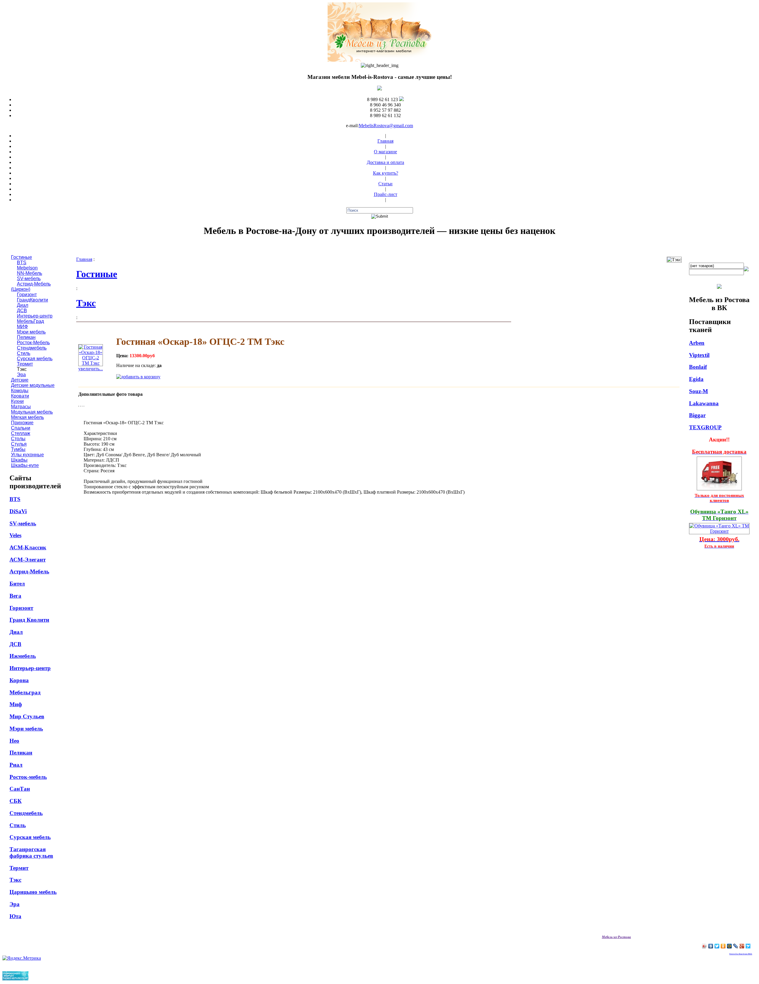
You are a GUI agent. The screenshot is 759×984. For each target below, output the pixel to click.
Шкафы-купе (25, 465)
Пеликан (26, 337)
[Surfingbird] (748, 946)
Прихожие (22, 422)
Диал (22, 305)
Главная (385, 140)
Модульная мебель (32, 411)
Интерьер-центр (34, 315)
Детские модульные (33, 385)
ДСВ (22, 310)
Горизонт (27, 294)
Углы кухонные (27, 454)
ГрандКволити (32, 299)
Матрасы (21, 406)
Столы (18, 438)
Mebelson (27, 267)
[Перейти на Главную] (379, 60)
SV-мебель (29, 278)
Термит (25, 363)
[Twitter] (717, 946)
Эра (21, 374)
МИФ (22, 326)
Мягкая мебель (27, 417)
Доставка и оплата (385, 162)
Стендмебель (32, 347)
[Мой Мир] (729, 946)
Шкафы (19, 460)
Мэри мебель (31, 331)
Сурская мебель (34, 358)
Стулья (19, 443)
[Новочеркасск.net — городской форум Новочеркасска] (15, 978)
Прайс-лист (385, 194)
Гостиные (21, 257)
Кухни (17, 401)
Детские (19, 379)
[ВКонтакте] (711, 946)
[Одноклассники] (723, 946)
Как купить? (385, 173)
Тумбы (18, 449)
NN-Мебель (29, 273)
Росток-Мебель (33, 342)
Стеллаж (20, 433)
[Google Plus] (742, 946)
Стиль (23, 353)
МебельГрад (30, 321)
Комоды (19, 390)
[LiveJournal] (736, 946)
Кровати (20, 395)
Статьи (385, 183)
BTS (21, 262)
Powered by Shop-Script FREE (740, 954)
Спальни (20, 427)
